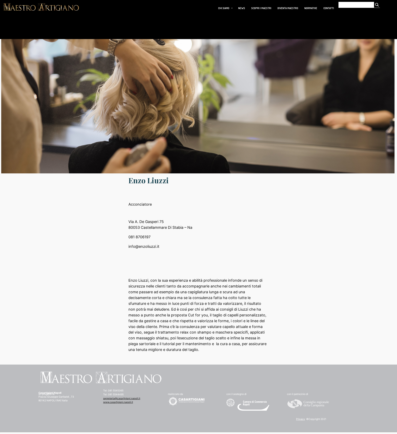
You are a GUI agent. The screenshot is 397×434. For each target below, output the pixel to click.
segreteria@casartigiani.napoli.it (121, 398)
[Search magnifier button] (377, 5)
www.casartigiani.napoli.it (118, 402)
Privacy (300, 419)
